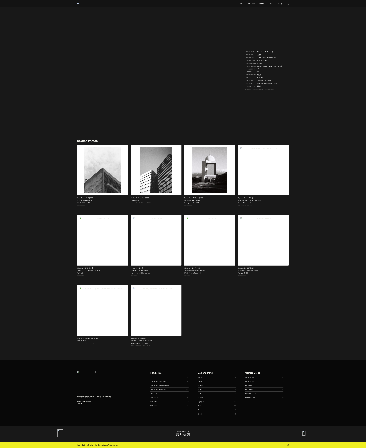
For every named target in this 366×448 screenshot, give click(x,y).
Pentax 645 (249, 389)
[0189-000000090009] (102, 170)
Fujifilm (200, 385)
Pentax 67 (248, 385)
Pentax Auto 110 (250, 393)
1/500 (259, 74)
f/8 (258, 72)
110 (151, 377)
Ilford (259, 54)
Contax (259, 63)
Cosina (200, 381)
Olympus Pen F (250, 377)
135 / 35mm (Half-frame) (158, 381)
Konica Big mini (250, 397)
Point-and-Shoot (262, 60)
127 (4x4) (153, 393)
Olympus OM (249, 381)
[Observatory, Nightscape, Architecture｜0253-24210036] (102, 310)
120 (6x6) (153, 402)
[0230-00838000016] (209, 170)
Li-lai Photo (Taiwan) (264, 80)
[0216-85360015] (156, 240)
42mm (259, 69)
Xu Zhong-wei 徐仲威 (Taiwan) (267, 83)
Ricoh (200, 410)
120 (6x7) (153, 406)
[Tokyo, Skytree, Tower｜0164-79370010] (263, 170)
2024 (259, 86)
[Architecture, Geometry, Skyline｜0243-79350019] (156, 170)
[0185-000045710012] (102, 240)
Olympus (201, 402)
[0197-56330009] (209, 240)
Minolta (200, 397)
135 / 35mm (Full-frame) (265, 52)
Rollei (200, 414)
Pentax (200, 406)
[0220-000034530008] (263, 240)
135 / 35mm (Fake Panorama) (159, 385)
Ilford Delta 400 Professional (267, 57)
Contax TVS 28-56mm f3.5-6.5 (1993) (269, 66)
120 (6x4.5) (154, 397)
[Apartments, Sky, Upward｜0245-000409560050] (156, 310)
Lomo (199, 393)
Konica (200, 389)
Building (260, 77)
